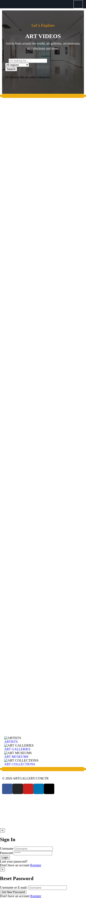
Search (11, 69)
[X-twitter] (49, 789)
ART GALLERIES (17, 749)
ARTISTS (11, 741)
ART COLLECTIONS (19, 764)
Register (35, 865)
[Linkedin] (38, 789)
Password (6, 853)
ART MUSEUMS (16, 756)
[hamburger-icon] (78, 4)
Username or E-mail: (13, 887)
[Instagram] (18, 789)
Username (6, 848)
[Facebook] (7, 789)
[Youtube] (28, 789)
